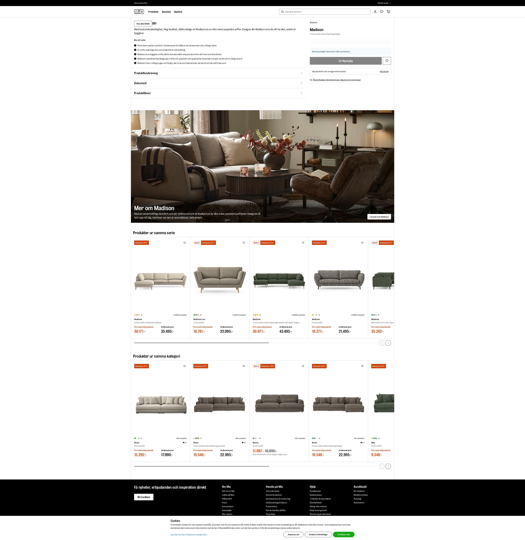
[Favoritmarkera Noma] (303, 366)
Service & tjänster (274, 494)
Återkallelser (316, 502)
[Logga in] (375, 11)
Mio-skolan (227, 514)
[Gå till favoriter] (381, 11)
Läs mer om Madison (379, 216)
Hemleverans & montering (278, 498)
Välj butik (384, 71)
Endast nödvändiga (318, 534)
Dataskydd (226, 510)
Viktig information (318, 506)
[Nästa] (388, 343)
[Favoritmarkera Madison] (387, 61)
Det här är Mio (228, 491)
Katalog (357, 498)
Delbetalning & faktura (276, 502)
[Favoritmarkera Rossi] (184, 366)
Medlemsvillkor (361, 494)
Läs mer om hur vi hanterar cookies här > (189, 534)
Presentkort (271, 506)
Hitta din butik (272, 491)
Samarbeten (227, 506)
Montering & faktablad (320, 514)
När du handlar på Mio (276, 510)
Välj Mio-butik (383, 3)
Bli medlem (143, 497)
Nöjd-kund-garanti (318, 510)
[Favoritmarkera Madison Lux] (244, 242)
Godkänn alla (344, 534)
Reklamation (316, 494)
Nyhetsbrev (359, 502)
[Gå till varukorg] (388, 11)
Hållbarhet (227, 498)
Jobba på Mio (228, 494)
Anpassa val (293, 534)
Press (224, 502)
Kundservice (315, 491)
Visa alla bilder (143, 23)
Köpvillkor (270, 514)
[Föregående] (382, 343)
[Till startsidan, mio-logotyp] (139, 11)
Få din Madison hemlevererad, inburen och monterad (336, 79)
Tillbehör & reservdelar (320, 498)
